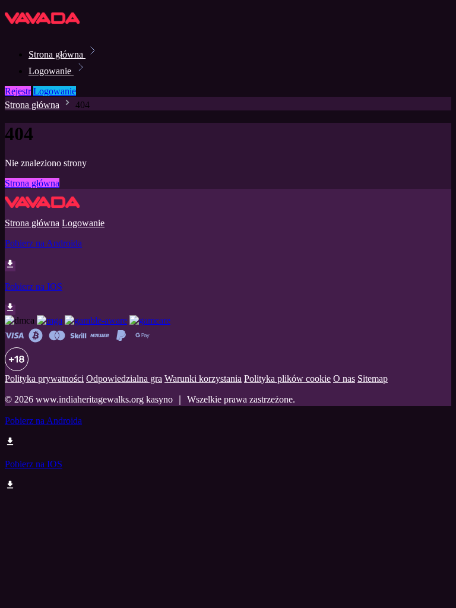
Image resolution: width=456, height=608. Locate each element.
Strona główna (57, 54)
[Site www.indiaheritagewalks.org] (45, 28)
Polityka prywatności (44, 378)
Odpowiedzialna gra (124, 378)
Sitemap (372, 378)
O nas (344, 378)
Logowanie (51, 71)
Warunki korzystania (203, 378)
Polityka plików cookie (287, 378)
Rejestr (18, 91)
